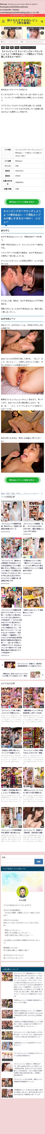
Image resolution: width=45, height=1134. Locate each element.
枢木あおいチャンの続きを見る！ (22, 202)
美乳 (7, 47)
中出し (17, 47)
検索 (3, 857)
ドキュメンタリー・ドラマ (28, 47)
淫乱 (12, 47)
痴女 (3, 47)
